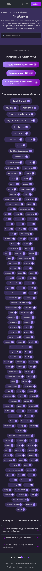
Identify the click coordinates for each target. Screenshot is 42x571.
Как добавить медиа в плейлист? (19, 538)
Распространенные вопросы (25, 563)
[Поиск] (22, 4)
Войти (35, 4)
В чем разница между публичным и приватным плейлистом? (20, 530)
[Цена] (27, 4)
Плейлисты (11, 567)
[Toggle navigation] (3, 4)
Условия (32, 567)
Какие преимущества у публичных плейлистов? (18, 545)
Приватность (22, 567)
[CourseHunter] (9, 4)
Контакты (9, 563)
